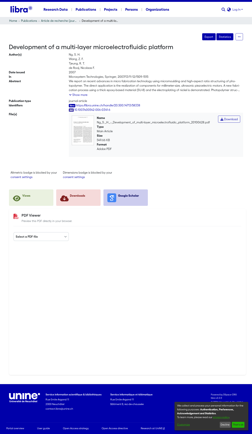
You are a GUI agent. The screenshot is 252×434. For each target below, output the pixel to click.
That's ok (238, 424)
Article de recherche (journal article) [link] (59, 20)
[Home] (21, 9)
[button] (223, 9)
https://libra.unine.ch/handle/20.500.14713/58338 (108, 105)
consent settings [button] (21, 177)
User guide (43, 428)
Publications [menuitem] (86, 9)
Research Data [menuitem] (56, 9)
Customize (183, 424)
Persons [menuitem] (131, 9)
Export (209, 36)
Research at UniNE (151, 428)
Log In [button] (236, 9)
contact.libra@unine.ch (59, 408)
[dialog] (211, 416)
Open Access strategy (76, 428)
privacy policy (221, 417)
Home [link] (13, 20)
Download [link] (230, 119)
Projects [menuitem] (110, 9)
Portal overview (15, 428)
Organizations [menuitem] (157, 9)
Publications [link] (29, 20)
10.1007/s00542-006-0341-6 (92, 109)
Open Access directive (115, 428)
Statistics (225, 36)
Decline (225, 424)
